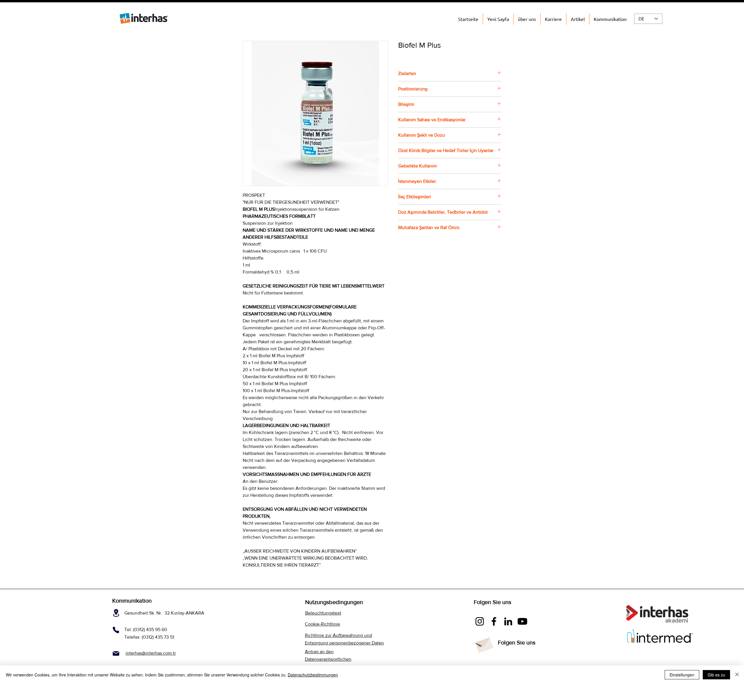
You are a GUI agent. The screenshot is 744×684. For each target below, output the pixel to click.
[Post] (115, 653)
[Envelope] (484, 643)
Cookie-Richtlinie (322, 624)
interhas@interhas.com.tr (151, 653)
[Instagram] (479, 621)
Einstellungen (682, 675)
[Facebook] (494, 621)
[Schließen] (737, 674)
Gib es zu (716, 675)
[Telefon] (115, 629)
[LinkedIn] (508, 621)
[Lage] (116, 612)
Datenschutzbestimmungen (313, 675)
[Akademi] (522, 621)
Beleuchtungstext (323, 612)
